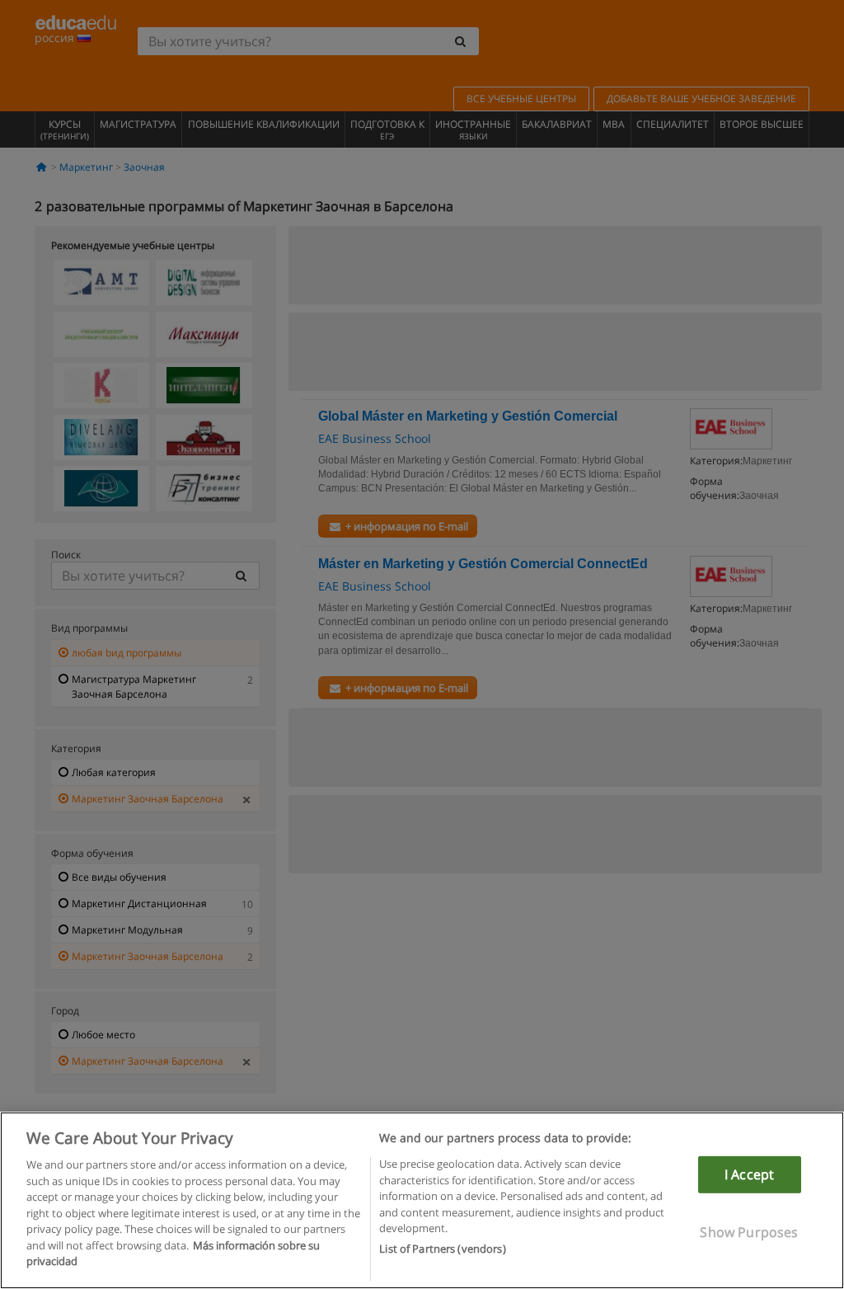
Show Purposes (749, 1232)
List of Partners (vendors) (442, 1248)
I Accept (749, 1174)
